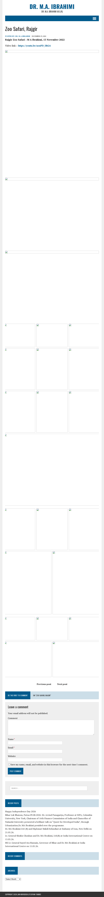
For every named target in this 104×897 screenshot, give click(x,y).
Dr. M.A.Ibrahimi (22, 36)
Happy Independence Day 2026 (20, 811)
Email (11, 747)
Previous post (44, 684)
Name (11, 739)
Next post (62, 684)
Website (12, 756)
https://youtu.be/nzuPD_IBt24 (34, 45)
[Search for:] (48, 787)
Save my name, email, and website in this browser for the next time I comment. (49, 764)
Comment (13, 718)
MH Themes (37, 894)
